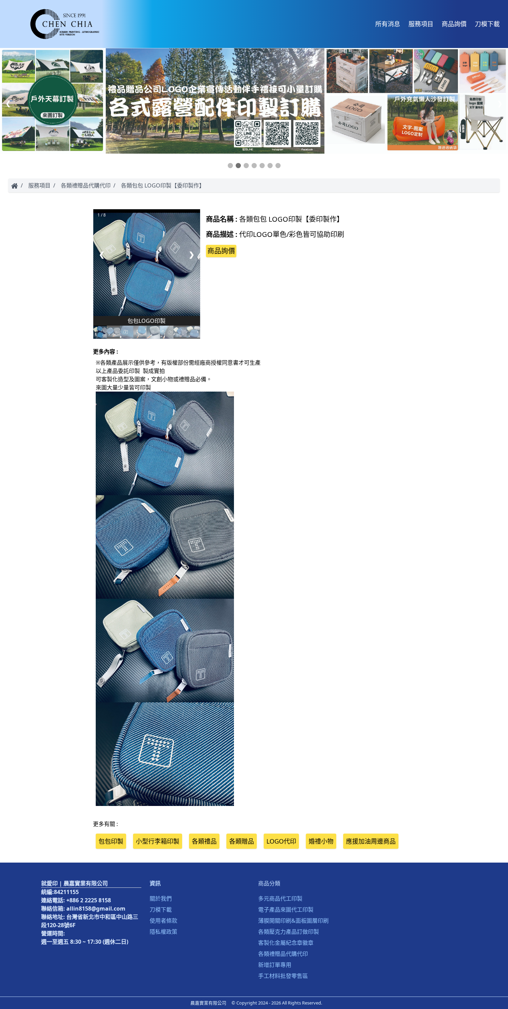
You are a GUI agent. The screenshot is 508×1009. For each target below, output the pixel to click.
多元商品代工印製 (280, 898)
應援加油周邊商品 (371, 841)
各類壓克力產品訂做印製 (288, 931)
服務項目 (420, 24)
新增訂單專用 (274, 965)
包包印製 (110, 841)
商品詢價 (454, 24)
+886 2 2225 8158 (88, 900)
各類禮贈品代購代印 (86, 185)
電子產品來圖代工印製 (285, 909)
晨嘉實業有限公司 (208, 1003)
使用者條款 (163, 920)
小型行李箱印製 (157, 841)
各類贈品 (241, 841)
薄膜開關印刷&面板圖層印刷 (293, 920)
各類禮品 (204, 841)
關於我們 (161, 898)
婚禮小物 (321, 841)
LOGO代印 (281, 841)
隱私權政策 (163, 931)
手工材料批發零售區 (283, 976)
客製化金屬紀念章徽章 (285, 942)
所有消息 (387, 24)
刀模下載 (487, 24)
